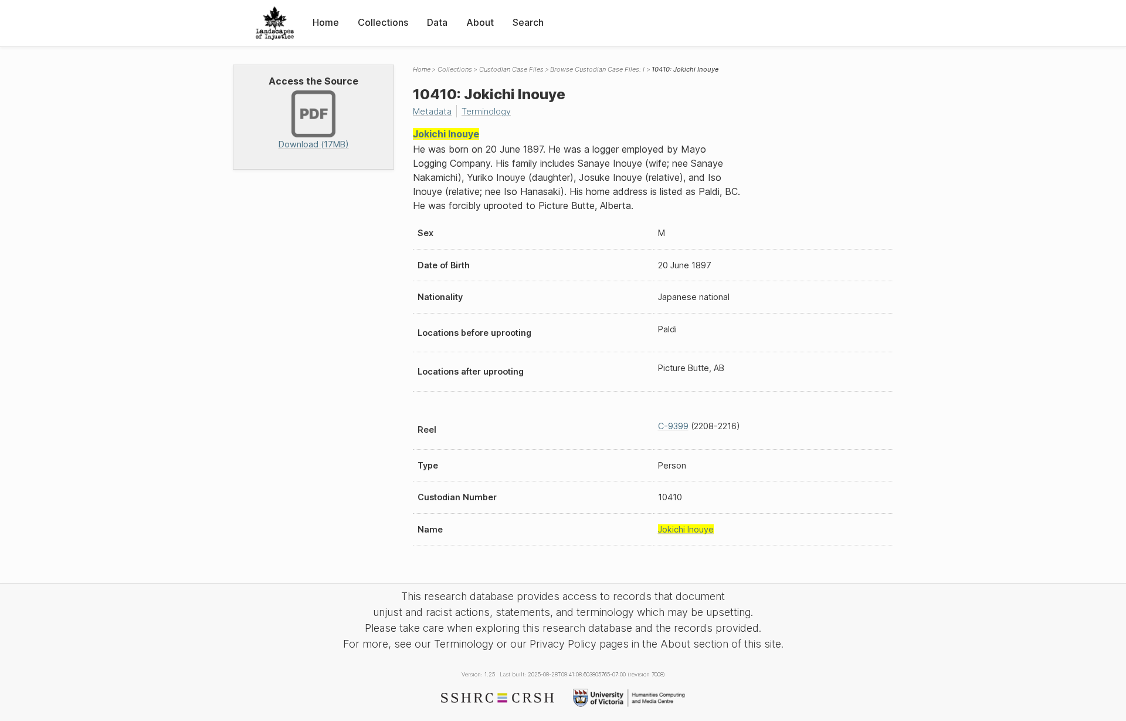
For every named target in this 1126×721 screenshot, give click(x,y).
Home (326, 22)
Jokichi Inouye (446, 134)
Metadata (432, 111)
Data (437, 22)
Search (528, 22)
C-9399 (673, 426)
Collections (383, 22)
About (480, 22)
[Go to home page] (274, 23)
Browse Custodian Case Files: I (597, 69)
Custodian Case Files (511, 69)
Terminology (486, 111)
